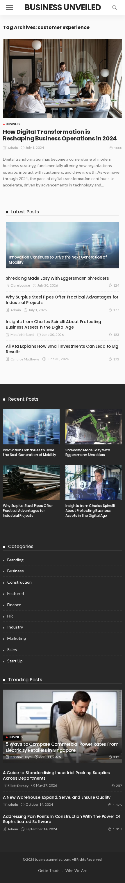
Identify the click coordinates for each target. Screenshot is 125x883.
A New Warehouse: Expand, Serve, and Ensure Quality (56, 797)
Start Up (15, 660)
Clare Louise (20, 285)
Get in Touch (49, 870)
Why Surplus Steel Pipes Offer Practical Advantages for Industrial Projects (62, 299)
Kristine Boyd (21, 757)
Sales (12, 649)
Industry (15, 626)
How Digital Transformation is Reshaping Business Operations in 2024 (60, 135)
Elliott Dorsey (18, 785)
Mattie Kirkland (22, 334)
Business (13, 124)
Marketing (16, 638)
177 (116, 310)
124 (116, 285)
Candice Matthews (25, 359)
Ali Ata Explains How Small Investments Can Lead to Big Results (62, 349)
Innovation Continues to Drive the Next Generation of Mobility (58, 259)
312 (116, 757)
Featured (15, 593)
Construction (19, 582)
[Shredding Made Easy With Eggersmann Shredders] (93, 426)
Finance (14, 604)
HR (10, 615)
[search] (114, 7)
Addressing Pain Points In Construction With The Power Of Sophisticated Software (61, 819)
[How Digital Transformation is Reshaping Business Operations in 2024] (62, 78)
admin (13, 148)
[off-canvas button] (9, 7)
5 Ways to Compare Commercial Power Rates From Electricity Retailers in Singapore (62, 747)
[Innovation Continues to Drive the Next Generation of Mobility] (62, 245)
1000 (118, 148)
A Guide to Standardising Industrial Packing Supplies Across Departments (56, 775)
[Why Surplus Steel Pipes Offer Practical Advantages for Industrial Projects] (31, 482)
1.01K (117, 829)
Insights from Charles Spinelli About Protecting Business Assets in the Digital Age (53, 324)
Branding (15, 559)
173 (116, 359)
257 (119, 785)
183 (116, 334)
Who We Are (76, 870)
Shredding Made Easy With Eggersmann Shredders (57, 278)
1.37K (117, 805)
